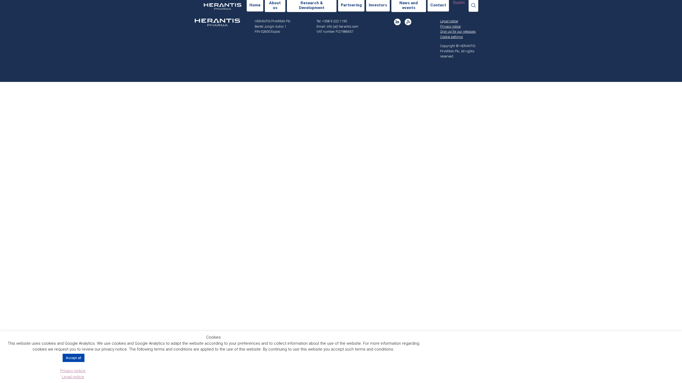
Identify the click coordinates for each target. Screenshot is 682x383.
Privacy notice (450, 26)
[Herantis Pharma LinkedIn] (397, 22)
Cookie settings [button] (451, 37)
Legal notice (449, 21)
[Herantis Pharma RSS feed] (408, 22)
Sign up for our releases (458, 32)
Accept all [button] (73, 358)
